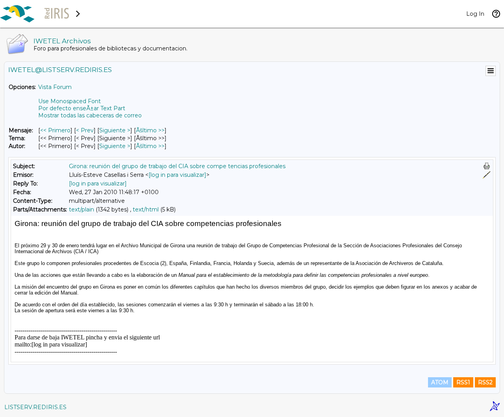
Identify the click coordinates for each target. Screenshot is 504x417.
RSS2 (485, 382)
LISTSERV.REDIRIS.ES (35, 407)
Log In (475, 13)
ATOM (439, 382)
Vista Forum (55, 87)
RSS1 (463, 382)
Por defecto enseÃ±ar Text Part (81, 108)
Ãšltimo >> (150, 130)
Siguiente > (114, 130)
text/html (146, 209)
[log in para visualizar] (177, 174)
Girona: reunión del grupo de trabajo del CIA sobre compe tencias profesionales (177, 166)
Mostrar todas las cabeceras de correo (90, 115)
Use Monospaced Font (69, 101)
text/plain (81, 209)
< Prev (85, 130)
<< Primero (55, 130)
